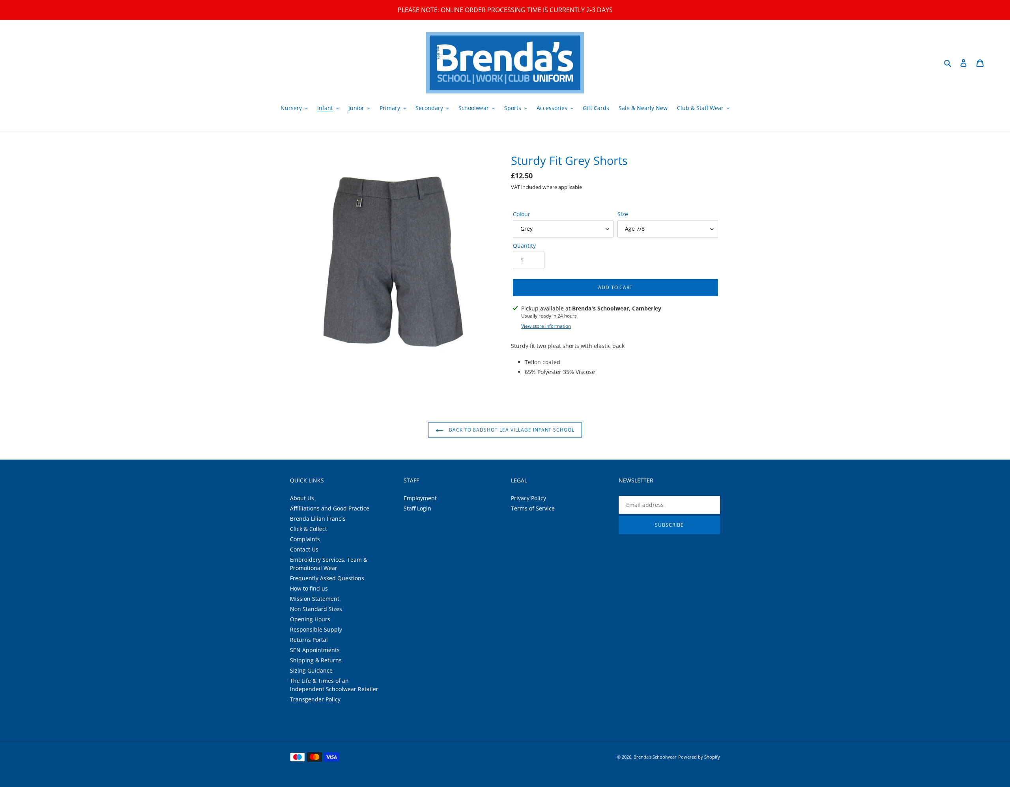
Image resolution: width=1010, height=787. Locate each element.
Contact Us (304, 549)
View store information (546, 326)
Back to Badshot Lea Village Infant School (510, 429)
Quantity (524, 245)
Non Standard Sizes (316, 609)
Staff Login (417, 508)
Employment (420, 498)
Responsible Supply (316, 629)
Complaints (305, 539)
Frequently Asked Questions (327, 578)
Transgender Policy (315, 699)
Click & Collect (308, 529)
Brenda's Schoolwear (655, 757)
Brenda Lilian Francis (318, 518)
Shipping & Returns (316, 660)
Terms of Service (533, 508)
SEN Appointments (315, 650)
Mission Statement (314, 598)
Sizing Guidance (311, 670)
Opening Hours (310, 619)
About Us (302, 498)
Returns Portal (309, 639)
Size (622, 214)
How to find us (309, 588)
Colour (521, 214)
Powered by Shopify (699, 757)
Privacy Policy (528, 498)
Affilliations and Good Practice (329, 508)
